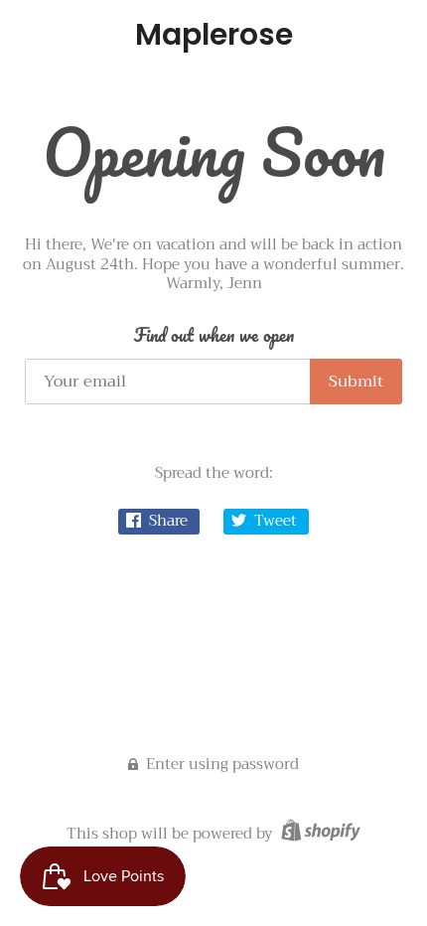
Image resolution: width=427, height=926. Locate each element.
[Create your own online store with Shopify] (318, 834)
